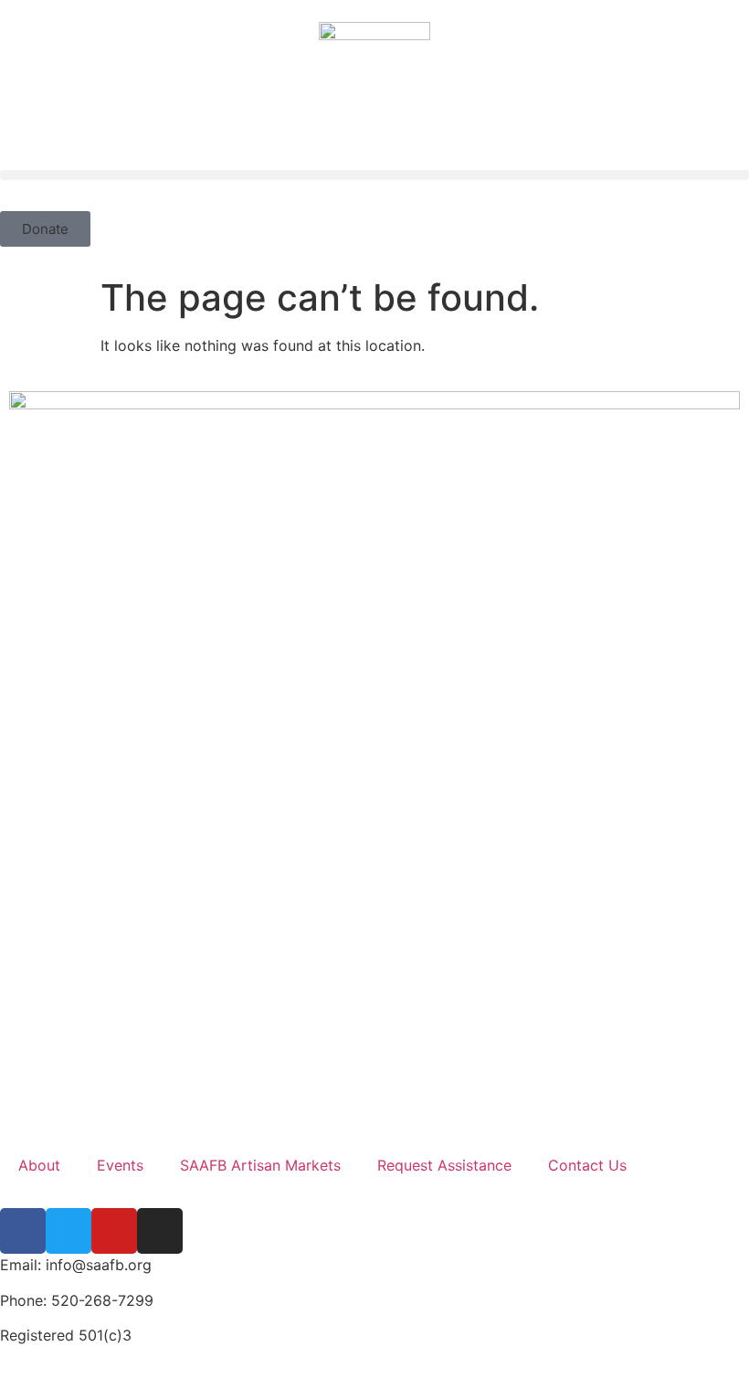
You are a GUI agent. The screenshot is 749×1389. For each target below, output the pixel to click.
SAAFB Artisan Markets (260, 1165)
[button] (374, 175)
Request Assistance (444, 1165)
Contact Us (587, 1165)
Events (120, 1165)
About (39, 1165)
